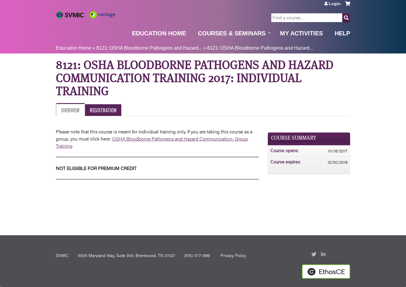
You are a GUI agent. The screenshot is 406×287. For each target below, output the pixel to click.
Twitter (314, 254)
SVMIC (62, 255)
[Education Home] (85, 14)
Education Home (159, 33)
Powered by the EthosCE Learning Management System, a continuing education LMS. (326, 271)
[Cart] (347, 5)
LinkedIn (324, 254)
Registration (103, 110)
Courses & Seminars (231, 33)
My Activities (301, 33)
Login (335, 3)
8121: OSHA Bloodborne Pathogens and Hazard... (149, 48)
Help (342, 33)
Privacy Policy (233, 255)
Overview (70, 110)
